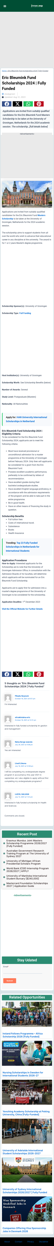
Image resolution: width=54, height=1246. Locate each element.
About (7, 1242)
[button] (5, 6)
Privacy (30, 1242)
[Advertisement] (27, 40)
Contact (18, 1242)
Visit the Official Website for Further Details (22, 609)
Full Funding (25, 313)
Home (4, 71)
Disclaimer (43, 1242)
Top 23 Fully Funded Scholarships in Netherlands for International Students (22, 546)
